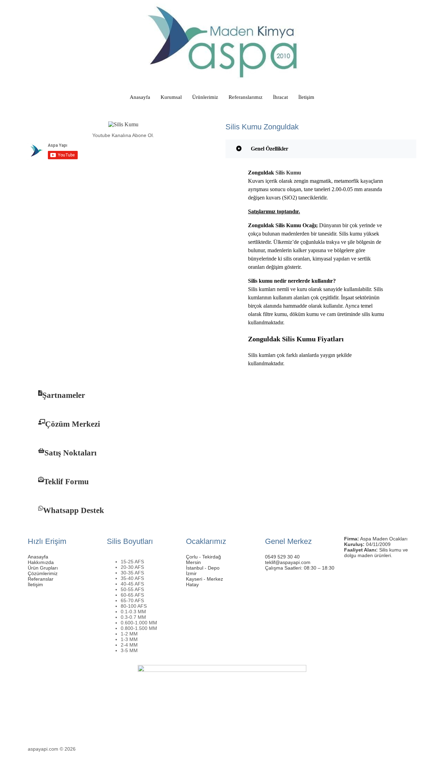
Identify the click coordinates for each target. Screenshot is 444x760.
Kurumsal (171, 97)
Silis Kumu (288, 173)
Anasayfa (140, 97)
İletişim (306, 97)
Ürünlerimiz (205, 97)
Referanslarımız (246, 97)
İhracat (280, 97)
